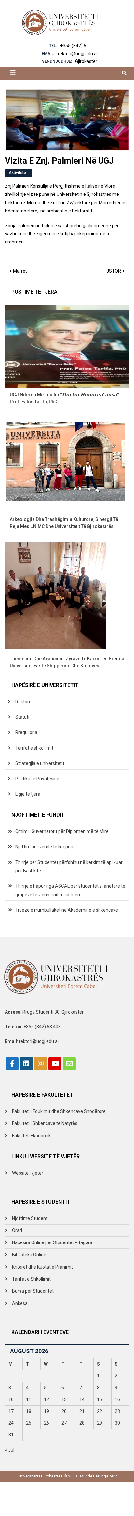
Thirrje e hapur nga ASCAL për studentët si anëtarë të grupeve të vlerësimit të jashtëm (70, 890)
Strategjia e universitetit (39, 763)
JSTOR (113, 271)
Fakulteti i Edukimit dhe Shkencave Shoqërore (59, 1111)
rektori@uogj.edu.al (78, 53)
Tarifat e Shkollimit (31, 1279)
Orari (17, 1230)
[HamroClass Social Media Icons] (12, 1063)
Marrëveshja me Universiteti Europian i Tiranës (24, 271)
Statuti (22, 717)
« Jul (9, 1450)
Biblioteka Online (29, 1254)
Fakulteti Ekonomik (31, 1135)
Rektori (22, 701)
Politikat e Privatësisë (37, 778)
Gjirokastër (86, 61)
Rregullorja (26, 732)
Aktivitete (17, 172)
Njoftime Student (29, 1218)
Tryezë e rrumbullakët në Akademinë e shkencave (66, 910)
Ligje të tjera (27, 794)
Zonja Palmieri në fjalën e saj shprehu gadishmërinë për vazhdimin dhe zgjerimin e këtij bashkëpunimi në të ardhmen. (62, 233)
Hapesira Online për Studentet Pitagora (52, 1242)
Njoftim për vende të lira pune (45, 846)
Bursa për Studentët (33, 1291)
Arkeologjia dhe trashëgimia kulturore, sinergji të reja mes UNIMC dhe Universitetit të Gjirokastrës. (64, 523)
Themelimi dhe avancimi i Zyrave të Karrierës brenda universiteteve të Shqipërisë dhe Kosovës (67, 662)
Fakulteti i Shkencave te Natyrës (44, 1123)
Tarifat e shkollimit (34, 748)
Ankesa (20, 1303)
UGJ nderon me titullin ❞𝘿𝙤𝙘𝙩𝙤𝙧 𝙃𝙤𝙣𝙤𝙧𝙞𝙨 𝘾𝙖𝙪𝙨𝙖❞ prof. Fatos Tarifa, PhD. (65, 398)
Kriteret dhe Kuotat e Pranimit (42, 1267)
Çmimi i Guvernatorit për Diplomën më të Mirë (62, 831)
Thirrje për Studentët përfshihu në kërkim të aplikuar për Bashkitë (69, 866)
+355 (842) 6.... (75, 45)
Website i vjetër (27, 1173)
